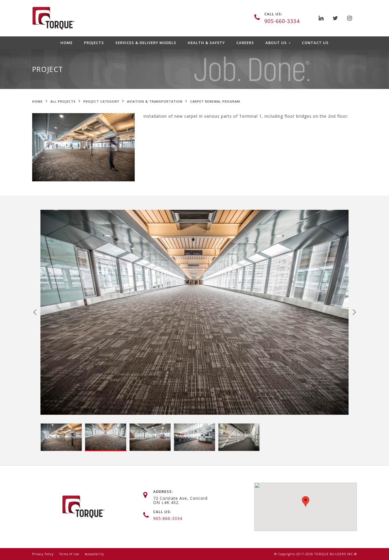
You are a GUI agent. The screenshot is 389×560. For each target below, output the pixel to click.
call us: (273, 13)
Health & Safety (206, 42)
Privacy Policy (43, 554)
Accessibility (94, 554)
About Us (276, 42)
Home (66, 42)
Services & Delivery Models (145, 42)
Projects (94, 42)
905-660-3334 (282, 21)
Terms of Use (69, 554)
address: (163, 491)
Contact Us (315, 42)
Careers (245, 42)
